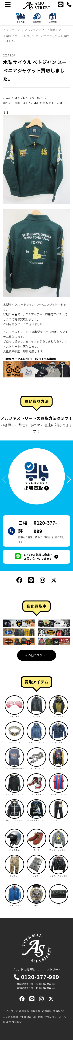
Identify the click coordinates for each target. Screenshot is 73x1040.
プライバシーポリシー (56, 1017)
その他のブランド (36, 655)
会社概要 (38, 1017)
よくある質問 (10, 1017)
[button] (67, 479)
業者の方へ (59, 1010)
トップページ (10, 1010)
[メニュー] (7, 4)
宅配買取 (35, 1010)
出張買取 (24, 1010)
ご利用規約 (25, 1017)
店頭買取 (47, 1010)
